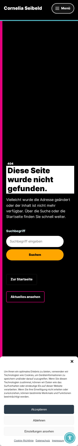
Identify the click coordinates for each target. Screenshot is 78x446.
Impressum (58, 440)
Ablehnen (39, 420)
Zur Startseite (22, 279)
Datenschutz (43, 440)
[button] (72, 361)
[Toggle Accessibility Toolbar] (70, 438)
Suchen (35, 255)
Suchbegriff (15, 231)
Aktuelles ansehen (25, 297)
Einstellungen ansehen (39, 431)
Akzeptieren (39, 409)
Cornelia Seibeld (23, 8)
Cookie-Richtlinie (24, 440)
